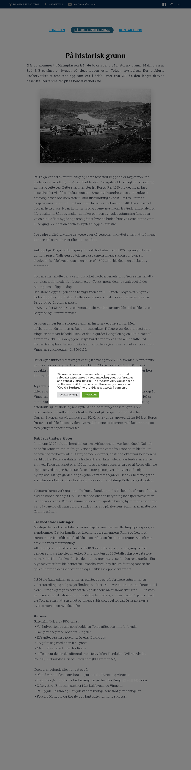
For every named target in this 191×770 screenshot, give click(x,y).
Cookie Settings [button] (69, 394)
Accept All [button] (90, 394)
